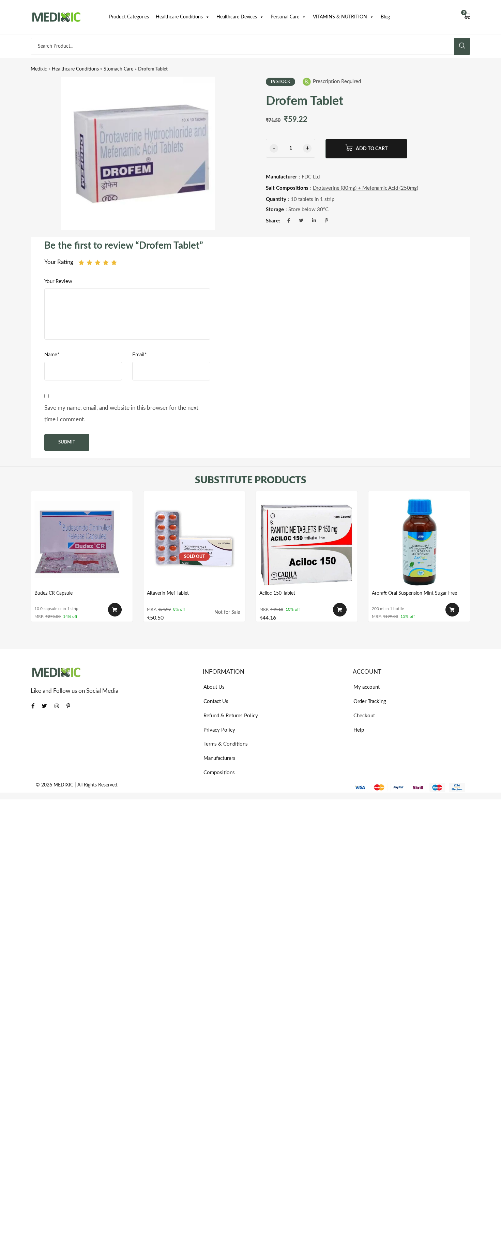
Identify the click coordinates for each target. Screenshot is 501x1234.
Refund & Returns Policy (230, 715)
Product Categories (129, 17)
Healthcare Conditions (179, 17)
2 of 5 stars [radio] (89, 262)
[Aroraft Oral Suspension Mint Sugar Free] (419, 542)
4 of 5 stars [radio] (106, 262)
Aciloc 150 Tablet (277, 593)
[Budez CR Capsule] (81, 542)
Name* (51, 354)
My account (366, 687)
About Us (214, 687)
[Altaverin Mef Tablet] (194, 542)
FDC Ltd (311, 176)
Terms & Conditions (225, 744)
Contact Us (215, 701)
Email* (139, 354)
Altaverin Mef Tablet (168, 593)
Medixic (39, 69)
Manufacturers (219, 758)
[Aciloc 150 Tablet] (306, 542)
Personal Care (285, 17)
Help (358, 730)
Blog (385, 17)
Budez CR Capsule (53, 593)
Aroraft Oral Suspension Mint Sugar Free (414, 593)
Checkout (364, 715)
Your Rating (58, 262)
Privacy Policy (219, 730)
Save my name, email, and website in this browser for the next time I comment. (121, 413)
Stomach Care (118, 69)
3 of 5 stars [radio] (98, 262)
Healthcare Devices (236, 17)
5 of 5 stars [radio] (114, 262)
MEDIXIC (63, 785)
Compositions (219, 772)
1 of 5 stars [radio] (81, 262)
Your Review (58, 281)
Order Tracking (369, 701)
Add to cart (372, 148)
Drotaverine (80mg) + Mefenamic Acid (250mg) (365, 188)
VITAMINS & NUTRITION (340, 17)
